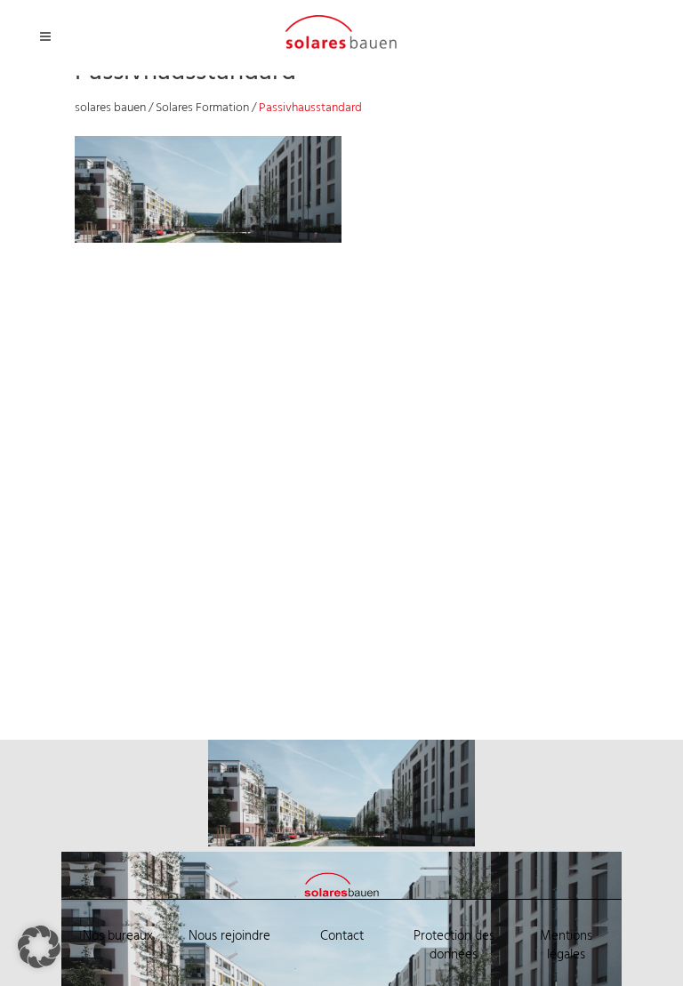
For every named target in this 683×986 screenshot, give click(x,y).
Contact (342, 936)
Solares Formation (202, 108)
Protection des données (454, 946)
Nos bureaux (118, 936)
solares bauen (110, 108)
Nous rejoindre (229, 936)
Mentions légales (566, 946)
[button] (39, 947)
